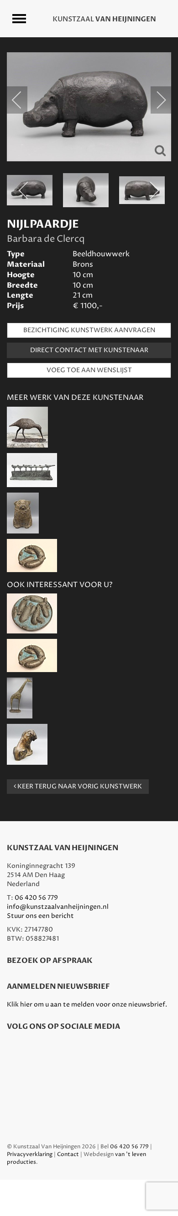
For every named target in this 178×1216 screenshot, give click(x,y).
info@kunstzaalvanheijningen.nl (58, 906)
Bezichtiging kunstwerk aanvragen (89, 330)
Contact (68, 1154)
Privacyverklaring (29, 1154)
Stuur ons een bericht (40, 916)
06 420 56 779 (36, 897)
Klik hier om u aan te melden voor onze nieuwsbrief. (87, 1004)
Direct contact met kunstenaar (89, 350)
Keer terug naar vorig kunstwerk (79, 786)
